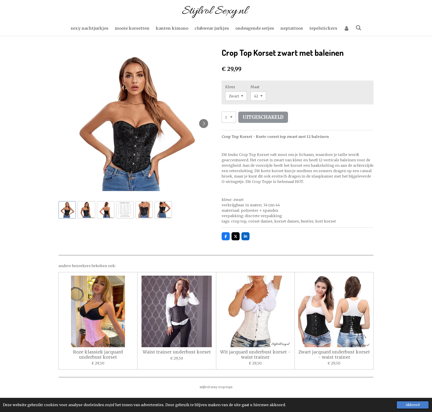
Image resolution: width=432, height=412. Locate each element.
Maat (254, 87)
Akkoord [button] (413, 405)
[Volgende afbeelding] (203, 123)
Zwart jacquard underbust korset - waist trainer (334, 354)
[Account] (346, 28)
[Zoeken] (358, 28)
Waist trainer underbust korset (177, 351)
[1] (229, 117)
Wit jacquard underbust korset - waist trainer (255, 354)
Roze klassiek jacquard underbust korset (98, 354)
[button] (67, 209)
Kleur (230, 87)
